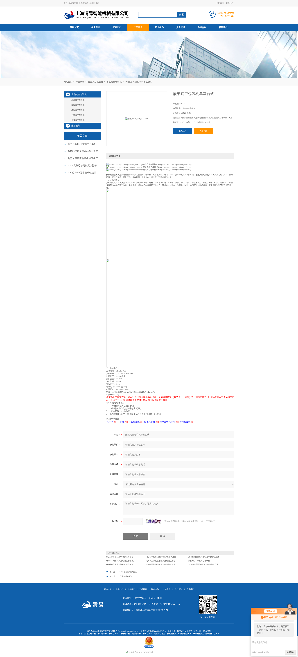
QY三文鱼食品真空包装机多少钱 (119, 557)
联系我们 (229, 3)
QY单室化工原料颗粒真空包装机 (119, 564)
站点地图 (207, 631)
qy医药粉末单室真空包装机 (199, 561)
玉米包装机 (198, 633)
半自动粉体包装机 (211, 633)
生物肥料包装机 (184, 633)
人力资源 (180, 27)
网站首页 (74, 27)
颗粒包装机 (136, 633)
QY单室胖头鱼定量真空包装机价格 (161, 561)
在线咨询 (202, 27)
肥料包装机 (102, 633)
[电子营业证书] (149, 637)
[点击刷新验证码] (153, 521)
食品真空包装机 (95, 82)
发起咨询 (290, 652)
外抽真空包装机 (77, 120)
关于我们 (95, 27)
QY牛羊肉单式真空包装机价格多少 (120, 561)
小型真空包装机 (77, 100)
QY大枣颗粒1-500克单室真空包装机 (161, 557)
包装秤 (157, 633)
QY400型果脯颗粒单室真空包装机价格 (203, 557)
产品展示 (138, 27)
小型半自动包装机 (169, 633)
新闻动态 (117, 27)
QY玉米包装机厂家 (125, 576)
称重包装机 (147, 633)
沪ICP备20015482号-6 (157, 631)
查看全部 (75, 126)
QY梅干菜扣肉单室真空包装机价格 (161, 564)
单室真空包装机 (114, 82)
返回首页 (220, 3)
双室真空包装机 (77, 105)
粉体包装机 (125, 633)
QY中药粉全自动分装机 (127, 572)
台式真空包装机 (77, 115)
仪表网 (189, 631)
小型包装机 (91, 633)
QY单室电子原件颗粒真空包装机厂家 (203, 564)
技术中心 (159, 27)
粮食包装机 (113, 633)
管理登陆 (197, 631)
